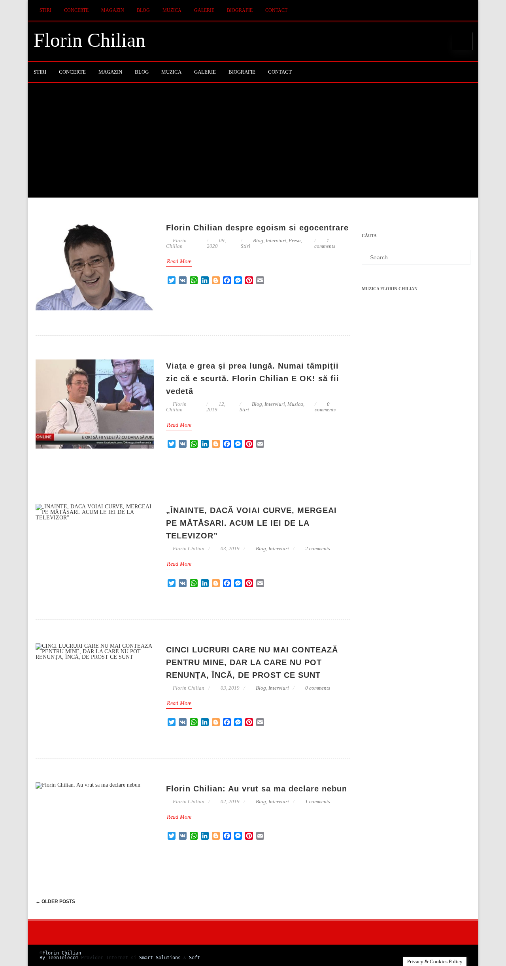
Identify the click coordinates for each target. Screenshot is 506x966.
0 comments (325, 407)
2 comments (317, 548)
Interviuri (276, 240)
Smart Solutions (160, 957)
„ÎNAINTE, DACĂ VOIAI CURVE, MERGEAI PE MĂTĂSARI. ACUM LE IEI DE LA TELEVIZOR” (251, 523)
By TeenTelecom (59, 957)
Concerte (76, 10)
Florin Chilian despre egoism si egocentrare (257, 227)
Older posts (55, 901)
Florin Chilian (89, 40)
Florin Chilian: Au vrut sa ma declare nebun (256, 788)
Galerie (204, 10)
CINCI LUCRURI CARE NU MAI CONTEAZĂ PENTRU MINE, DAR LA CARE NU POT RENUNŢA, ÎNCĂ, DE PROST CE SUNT (252, 662)
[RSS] (464, 10)
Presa (295, 240)
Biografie (240, 10)
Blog (143, 10)
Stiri (45, 10)
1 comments (324, 243)
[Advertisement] (253, 142)
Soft (194, 957)
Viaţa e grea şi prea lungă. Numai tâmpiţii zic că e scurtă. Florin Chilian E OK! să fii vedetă (252, 378)
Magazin (112, 10)
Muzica (171, 10)
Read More (179, 261)
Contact (276, 10)
